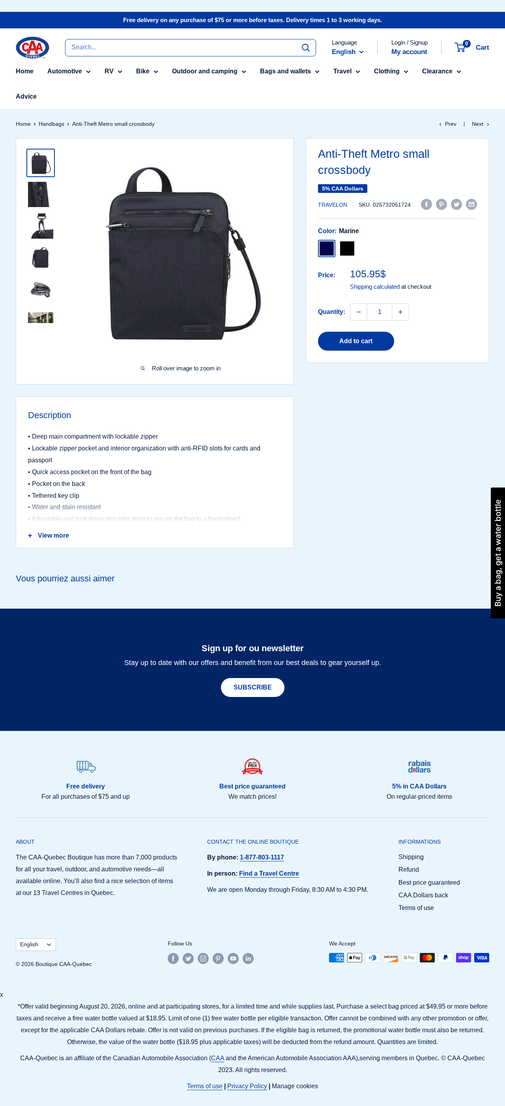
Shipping (411, 857)
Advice (26, 96)
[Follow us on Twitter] (188, 958)
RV (109, 71)
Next (477, 124)
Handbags (51, 124)
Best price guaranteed (429, 882)
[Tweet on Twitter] (456, 204)
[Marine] (327, 248)
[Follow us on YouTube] (233, 958)
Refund (408, 869)
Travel (342, 71)
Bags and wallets (285, 71)
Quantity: (331, 311)
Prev (450, 124)
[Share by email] (471, 204)
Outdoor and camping (205, 71)
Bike (143, 71)
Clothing (387, 71)
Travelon (332, 205)
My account (409, 52)
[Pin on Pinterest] (441, 204)
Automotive (64, 71)
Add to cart (355, 341)
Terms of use (416, 907)
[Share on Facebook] (426, 204)
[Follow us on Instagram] (203, 958)
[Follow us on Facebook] (173, 958)
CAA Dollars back (423, 895)
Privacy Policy (247, 1086)
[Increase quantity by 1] (400, 312)
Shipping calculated (375, 286)
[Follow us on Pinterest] (218, 958)
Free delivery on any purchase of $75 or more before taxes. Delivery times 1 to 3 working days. (252, 20)
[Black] (347, 248)
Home (25, 71)
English (29, 944)
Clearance (437, 71)
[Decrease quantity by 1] (358, 312)
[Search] (306, 47)
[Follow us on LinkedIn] (248, 958)
